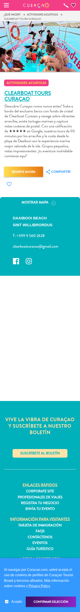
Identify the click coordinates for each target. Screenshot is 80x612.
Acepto (16, 601)
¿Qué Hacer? (12, 15)
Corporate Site (40, 491)
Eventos (40, 543)
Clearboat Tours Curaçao (22, 19)
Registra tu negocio (40, 503)
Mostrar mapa (35, 202)
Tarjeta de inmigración (40, 525)
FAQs (40, 531)
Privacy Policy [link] (39, 586)
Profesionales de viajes (40, 497)
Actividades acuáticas (42, 15)
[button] (36, 5)
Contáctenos (40, 537)
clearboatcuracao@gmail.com (35, 246)
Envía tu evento (40, 508)
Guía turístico (40, 549)
